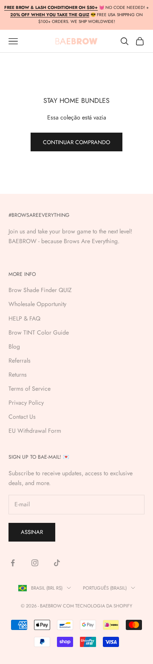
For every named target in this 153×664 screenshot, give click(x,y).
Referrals (19, 360)
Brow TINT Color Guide (38, 332)
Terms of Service (29, 388)
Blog (14, 346)
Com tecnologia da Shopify (97, 605)
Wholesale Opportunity (37, 304)
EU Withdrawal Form (34, 430)
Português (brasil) (105, 588)
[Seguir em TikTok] (57, 563)
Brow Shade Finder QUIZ (40, 290)
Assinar (32, 532)
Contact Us (22, 416)
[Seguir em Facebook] (12, 563)
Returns (17, 374)
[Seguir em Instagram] (35, 563)
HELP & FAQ (24, 318)
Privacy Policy (26, 402)
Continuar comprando (76, 142)
